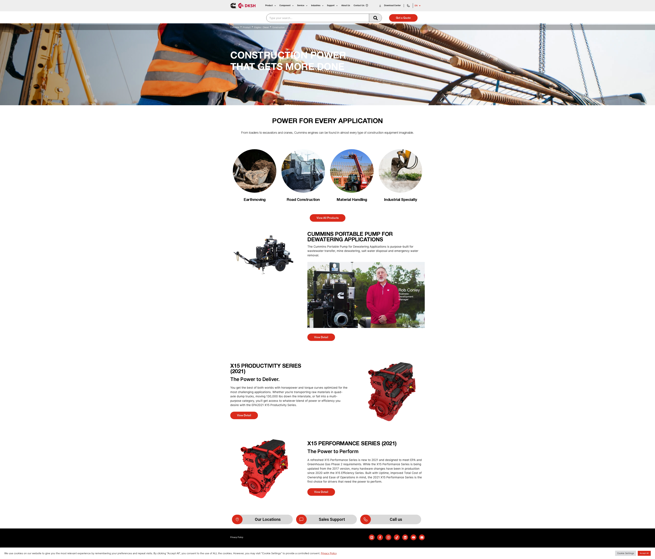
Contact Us (359, 5)
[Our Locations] (237, 519)
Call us (396, 519)
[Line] (372, 537)
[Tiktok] (397, 537)
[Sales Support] (301, 519)
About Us (345, 5)
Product (269, 5)
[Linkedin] (405, 537)
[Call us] (365, 519)
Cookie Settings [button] (625, 553)
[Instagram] (388, 537)
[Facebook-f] (380, 537)
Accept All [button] (644, 553)
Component (284, 5)
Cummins (234, 28)
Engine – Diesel (261, 28)
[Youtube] (413, 537)
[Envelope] (422, 537)
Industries (315, 5)
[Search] (375, 18)
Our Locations (268, 519)
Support (330, 5)
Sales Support (332, 519)
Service (300, 5)
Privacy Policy (329, 553)
